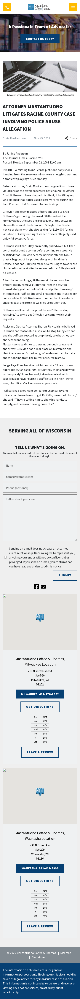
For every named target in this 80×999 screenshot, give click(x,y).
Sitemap (65, 953)
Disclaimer (38, 957)
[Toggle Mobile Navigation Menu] (73, 7)
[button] (40, 618)
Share (73, 138)
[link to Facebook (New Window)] (36, 587)
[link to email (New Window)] (43, 587)
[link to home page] (40, 7)
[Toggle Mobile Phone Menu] (7, 7)
